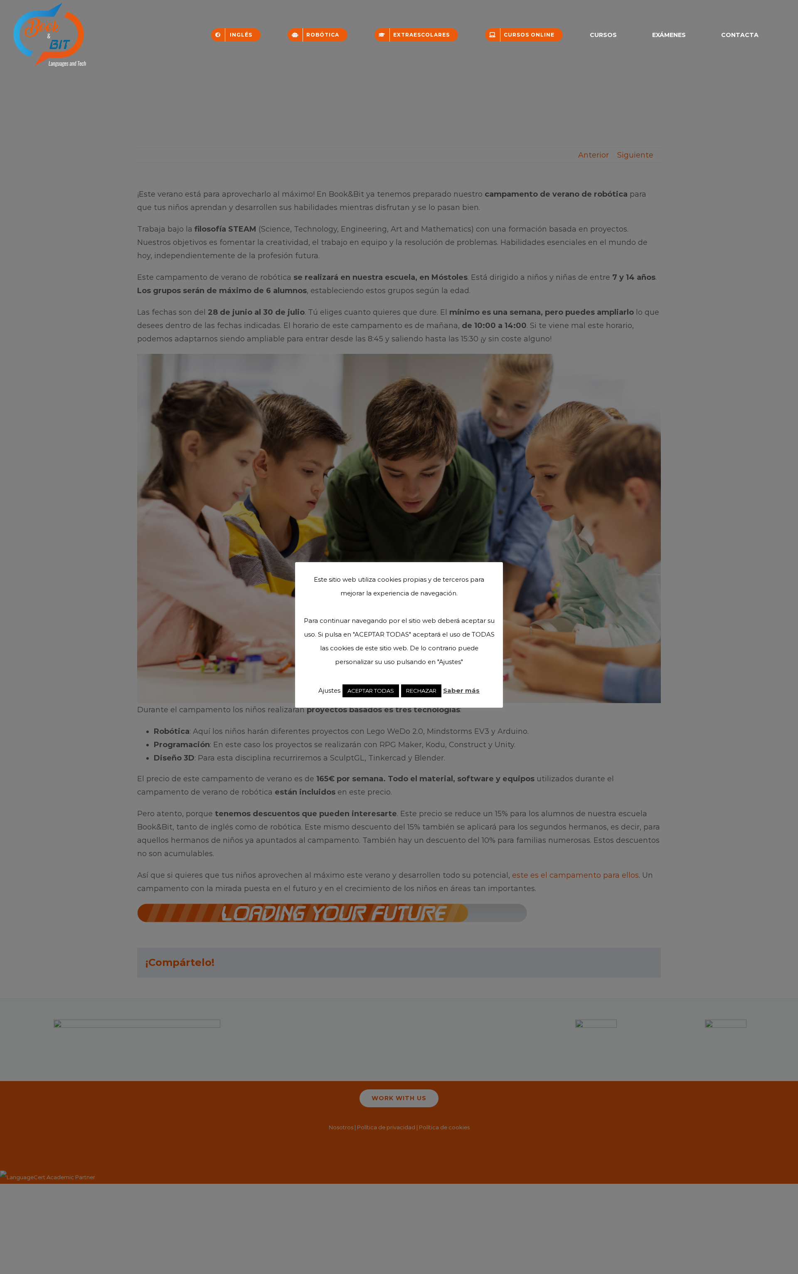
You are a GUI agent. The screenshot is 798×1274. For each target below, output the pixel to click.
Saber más (461, 690)
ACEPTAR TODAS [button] (370, 690)
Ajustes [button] (329, 690)
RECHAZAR (421, 690)
